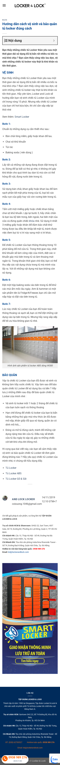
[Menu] (4, 5)
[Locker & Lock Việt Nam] (30, 5)
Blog (4, 20)
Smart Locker (22, 116)
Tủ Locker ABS (14, 473)
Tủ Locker (11, 467)
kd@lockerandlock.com (18, 552)
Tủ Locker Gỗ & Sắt (16, 478)
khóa (31, 220)
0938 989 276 (48, 742)
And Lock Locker (23, 499)
